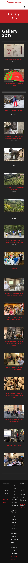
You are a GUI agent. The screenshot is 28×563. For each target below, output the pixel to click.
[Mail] (7, 493)
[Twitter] (5, 490)
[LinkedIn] (3, 493)
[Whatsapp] (5, 493)
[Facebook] (3, 490)
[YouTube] (7, 490)
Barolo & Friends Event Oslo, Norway (14, 59)
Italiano (5, 502)
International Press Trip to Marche (14, 163)
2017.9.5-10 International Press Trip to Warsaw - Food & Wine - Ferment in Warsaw (14, 343)
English (5, 499)
